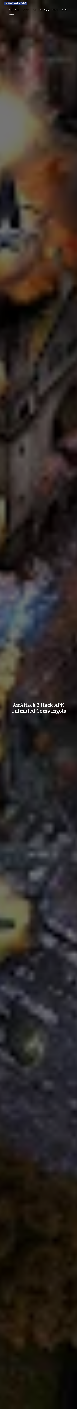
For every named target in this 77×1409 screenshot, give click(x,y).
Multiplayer (26, 10)
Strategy (11, 14)
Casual (17, 10)
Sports (64, 10)
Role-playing (44, 10)
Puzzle (35, 10)
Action (10, 10)
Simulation (55, 10)
